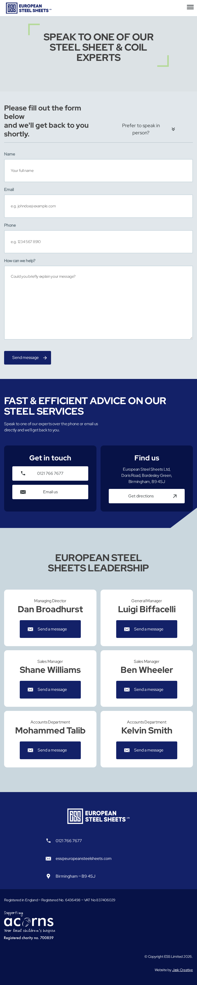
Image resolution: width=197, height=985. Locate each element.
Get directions (141, 496)
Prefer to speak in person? (141, 129)
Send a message (52, 629)
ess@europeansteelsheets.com (84, 858)
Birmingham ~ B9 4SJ (75, 876)
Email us (50, 492)
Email (9, 189)
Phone (10, 225)
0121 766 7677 (50, 473)
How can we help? (19, 260)
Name (9, 154)
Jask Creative (182, 970)
